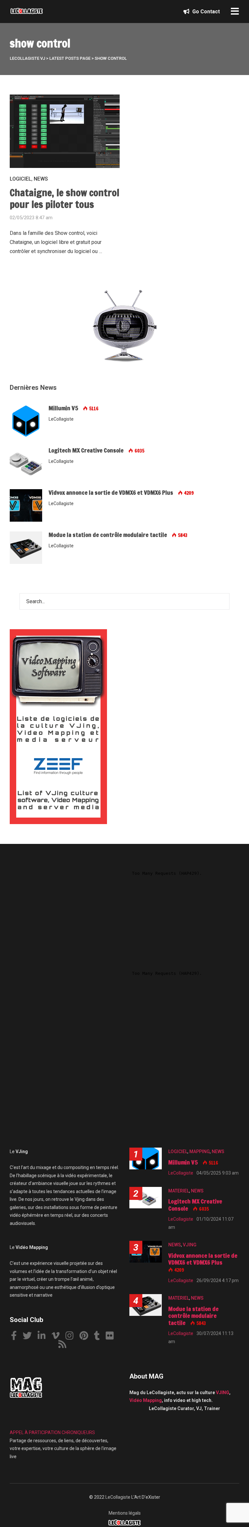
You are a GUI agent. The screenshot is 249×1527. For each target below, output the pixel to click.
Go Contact (205, 11)
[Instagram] (71, 1336)
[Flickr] (112, 1336)
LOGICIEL (20, 179)
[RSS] (64, 1345)
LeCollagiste (117, 1497)
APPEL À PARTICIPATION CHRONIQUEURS (52, 1432)
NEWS (41, 179)
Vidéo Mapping (145, 1400)
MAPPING (199, 1151)
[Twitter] (30, 1336)
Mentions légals (125, 1513)
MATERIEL (178, 1190)
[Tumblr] (99, 1336)
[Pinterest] (86, 1336)
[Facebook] (16, 1336)
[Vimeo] (58, 1336)
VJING (189, 1244)
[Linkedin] (44, 1336)
